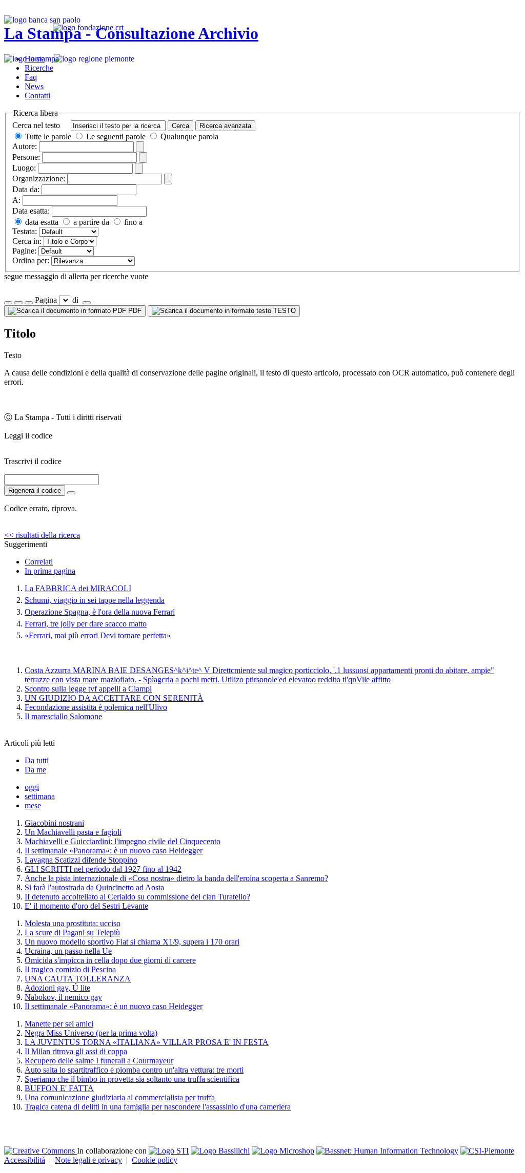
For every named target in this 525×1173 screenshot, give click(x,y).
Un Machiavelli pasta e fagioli (73, 832)
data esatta (40, 222)
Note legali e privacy (88, 1160)
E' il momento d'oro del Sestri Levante (86, 906)
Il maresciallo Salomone (63, 716)
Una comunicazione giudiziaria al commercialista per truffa (120, 1097)
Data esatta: (31, 210)
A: (16, 200)
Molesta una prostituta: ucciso (72, 923)
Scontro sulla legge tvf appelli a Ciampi (88, 688)
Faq (31, 77)
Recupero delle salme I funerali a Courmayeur (99, 1060)
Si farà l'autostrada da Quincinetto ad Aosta (94, 887)
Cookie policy (154, 1160)
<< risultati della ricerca (42, 535)
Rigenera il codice (34, 490)
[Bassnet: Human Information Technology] (387, 1150)
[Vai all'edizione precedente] (8, 302)
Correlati (39, 561)
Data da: (25, 189)
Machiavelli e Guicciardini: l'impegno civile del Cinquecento (122, 841)
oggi (32, 787)
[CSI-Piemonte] (487, 1150)
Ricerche (39, 68)
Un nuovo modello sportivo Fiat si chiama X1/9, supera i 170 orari (132, 941)
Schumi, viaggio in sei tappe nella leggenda (95, 600)
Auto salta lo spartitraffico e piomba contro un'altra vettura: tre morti (134, 1069)
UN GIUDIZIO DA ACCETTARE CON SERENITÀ (114, 698)
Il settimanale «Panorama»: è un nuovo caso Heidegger (114, 850)
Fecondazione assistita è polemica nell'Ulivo (96, 707)
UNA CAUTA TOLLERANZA (78, 978)
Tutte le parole (48, 136)
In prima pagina (50, 571)
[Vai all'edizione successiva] (18, 302)
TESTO (283, 311)
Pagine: (24, 250)
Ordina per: (30, 260)
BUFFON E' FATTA (59, 1088)
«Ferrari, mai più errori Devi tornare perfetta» (98, 635)
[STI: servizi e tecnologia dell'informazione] (169, 1150)
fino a (132, 222)
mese (33, 805)
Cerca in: (27, 241)
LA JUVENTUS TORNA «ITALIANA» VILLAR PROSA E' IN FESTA (147, 1042)
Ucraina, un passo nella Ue (68, 951)
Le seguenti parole (116, 136)
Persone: (26, 157)
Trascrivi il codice (33, 461)
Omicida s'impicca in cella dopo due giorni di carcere (110, 960)
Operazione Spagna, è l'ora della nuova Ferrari (100, 612)
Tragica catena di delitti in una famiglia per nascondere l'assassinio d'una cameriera (158, 1106)
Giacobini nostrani (54, 823)
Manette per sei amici (59, 1023)
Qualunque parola (188, 136)
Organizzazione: (38, 178)
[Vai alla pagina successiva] (87, 302)
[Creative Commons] (40, 1150)
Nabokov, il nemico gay (63, 997)
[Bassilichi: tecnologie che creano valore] (220, 1150)
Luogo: (24, 167)
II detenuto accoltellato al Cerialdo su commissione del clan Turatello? (137, 896)
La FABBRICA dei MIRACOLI (78, 588)
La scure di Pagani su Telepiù (72, 932)
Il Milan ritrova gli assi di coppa (76, 1051)
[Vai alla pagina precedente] (29, 302)
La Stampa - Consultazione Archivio (131, 33)
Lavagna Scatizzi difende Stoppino (81, 859)
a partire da (90, 222)
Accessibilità (24, 1160)
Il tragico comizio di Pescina (70, 969)
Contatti (37, 95)
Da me (35, 769)
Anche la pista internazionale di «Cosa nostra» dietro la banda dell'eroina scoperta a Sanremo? (176, 878)
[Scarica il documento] (71, 492)
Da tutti (37, 760)
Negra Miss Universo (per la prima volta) (91, 1033)
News (34, 86)
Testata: (24, 231)
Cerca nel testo (36, 125)
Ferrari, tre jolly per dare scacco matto (86, 623)
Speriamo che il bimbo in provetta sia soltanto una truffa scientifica (132, 1079)
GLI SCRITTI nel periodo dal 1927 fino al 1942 (103, 869)
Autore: (24, 146)
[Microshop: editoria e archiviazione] (283, 1150)
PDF (134, 311)
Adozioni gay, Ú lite (57, 987)
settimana (40, 796)
